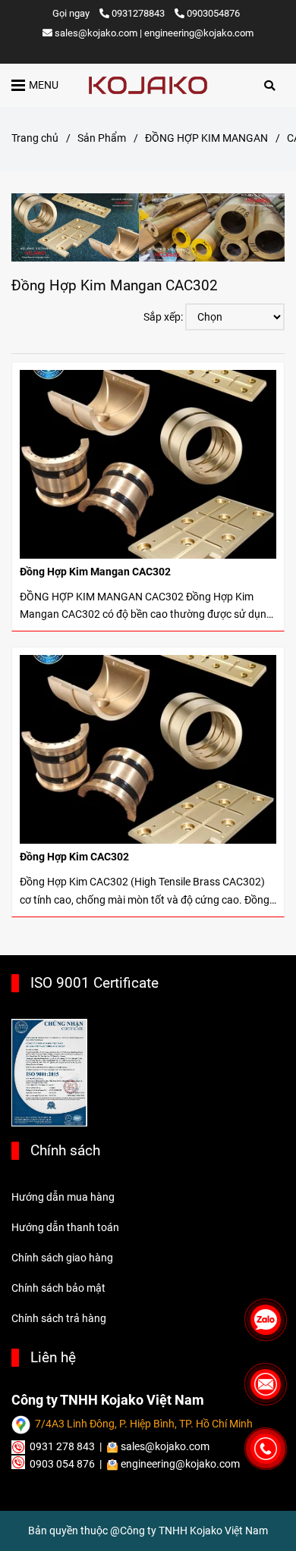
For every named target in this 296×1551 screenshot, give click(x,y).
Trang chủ (34, 138)
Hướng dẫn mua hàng (63, 1197)
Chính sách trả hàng (58, 1318)
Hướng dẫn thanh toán (65, 1227)
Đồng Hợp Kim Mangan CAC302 (95, 572)
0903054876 (213, 13)
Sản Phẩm (101, 138)
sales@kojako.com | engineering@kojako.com (154, 33)
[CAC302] (148, 85)
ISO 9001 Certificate (94, 983)
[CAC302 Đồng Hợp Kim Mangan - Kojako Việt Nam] (148, 464)
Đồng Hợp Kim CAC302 (74, 857)
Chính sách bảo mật (58, 1288)
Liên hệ (53, 1357)
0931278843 (139, 13)
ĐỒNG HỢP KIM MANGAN (206, 138)
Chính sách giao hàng (62, 1258)
